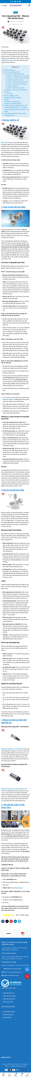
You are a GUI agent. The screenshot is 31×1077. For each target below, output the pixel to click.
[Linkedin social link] (18, 1)
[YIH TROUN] (23, 934)
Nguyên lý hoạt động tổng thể (12, 103)
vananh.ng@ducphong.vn (14, 972)
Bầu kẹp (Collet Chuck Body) (12, 97)
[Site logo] (15, 5)
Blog (15, 12)
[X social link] (13, 1)
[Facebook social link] (11, 1)
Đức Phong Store (9, 60)
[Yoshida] (8, 934)
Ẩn (18, 67)
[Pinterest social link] (15, 1)
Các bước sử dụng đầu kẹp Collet (14, 74)
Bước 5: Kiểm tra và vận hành (15, 87)
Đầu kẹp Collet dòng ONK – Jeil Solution (15, 107)
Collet (6, 99)
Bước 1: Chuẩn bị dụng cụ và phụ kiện (17, 76)
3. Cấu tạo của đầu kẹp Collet (10, 95)
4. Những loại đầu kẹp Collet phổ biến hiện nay (14, 105)
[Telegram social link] (20, 1)
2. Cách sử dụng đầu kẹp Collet (11, 72)
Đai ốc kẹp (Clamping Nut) (12, 101)
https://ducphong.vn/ (17, 888)
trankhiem (12, 21)
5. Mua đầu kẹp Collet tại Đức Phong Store (14, 113)
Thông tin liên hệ (9, 115)
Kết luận (9, 93)
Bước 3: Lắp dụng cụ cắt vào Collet (16, 82)
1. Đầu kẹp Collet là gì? (8, 70)
